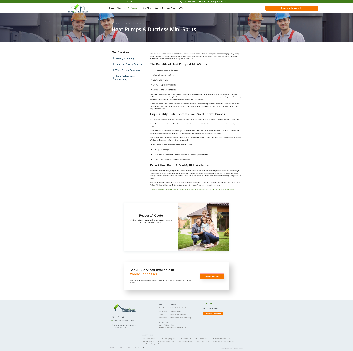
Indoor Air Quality (175, 311)
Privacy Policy (163, 318)
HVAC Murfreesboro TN (166, 341)
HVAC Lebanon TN (201, 339)
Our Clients (147, 8)
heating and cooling (225, 56)
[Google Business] (131, 1)
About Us (121, 8)
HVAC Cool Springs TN (167, 339)
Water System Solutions (178, 314)
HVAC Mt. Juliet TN (148, 341)
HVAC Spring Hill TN (202, 341)
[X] (135, 1)
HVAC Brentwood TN (149, 339)
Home (111, 8)
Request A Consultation (292, 8)
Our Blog (171, 8)
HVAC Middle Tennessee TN (220, 339)
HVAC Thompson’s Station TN (223, 341)
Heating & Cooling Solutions (179, 308)
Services (120, 24)
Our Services (133, 8)
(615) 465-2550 (189, 2)
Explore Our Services (212, 276)
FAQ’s (180, 8)
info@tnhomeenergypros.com (124, 320)
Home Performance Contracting (180, 318)
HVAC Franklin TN (185, 339)
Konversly (141, 348)
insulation (205, 171)
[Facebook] (127, 1)
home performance (217, 171)
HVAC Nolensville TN (185, 341)
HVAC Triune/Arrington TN (150, 344)
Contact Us (160, 8)
